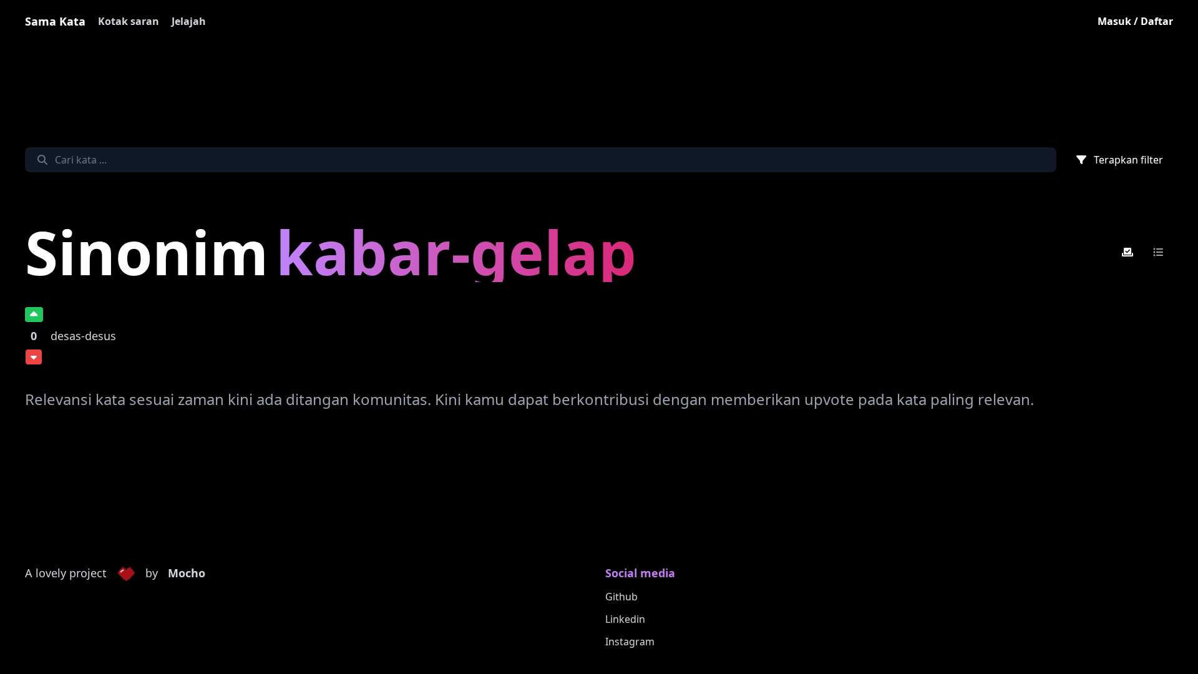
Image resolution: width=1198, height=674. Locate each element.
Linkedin (625, 619)
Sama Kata (55, 21)
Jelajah (189, 21)
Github (621, 596)
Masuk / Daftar (1135, 21)
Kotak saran (128, 21)
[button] (126, 573)
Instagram (630, 641)
